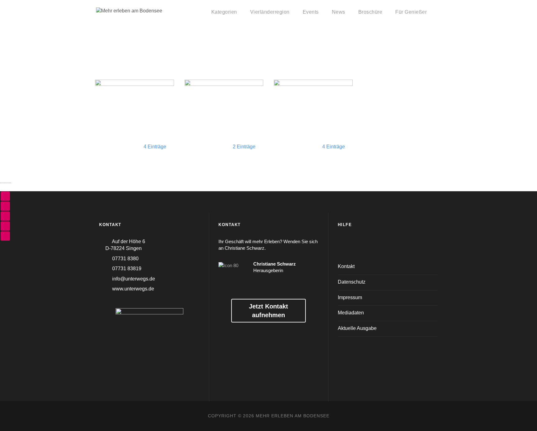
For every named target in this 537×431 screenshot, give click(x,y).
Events (311, 12)
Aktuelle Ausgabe (357, 328)
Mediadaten (351, 312)
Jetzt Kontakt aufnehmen (268, 310)
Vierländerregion (270, 12)
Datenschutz (351, 282)
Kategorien (224, 12)
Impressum (350, 297)
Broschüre (370, 12)
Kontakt (346, 266)
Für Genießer (411, 12)
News (338, 12)
